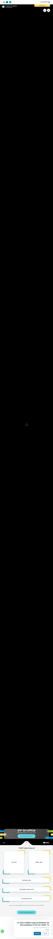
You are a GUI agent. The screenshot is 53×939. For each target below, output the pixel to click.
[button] (10, 2)
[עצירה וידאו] (48, 10)
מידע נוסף (47, 929)
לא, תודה (37, 933)
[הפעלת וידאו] (44, 10)
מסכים (45, 933)
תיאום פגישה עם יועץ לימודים (27, 912)
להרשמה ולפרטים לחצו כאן (26, 836)
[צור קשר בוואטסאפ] (2, 931)
